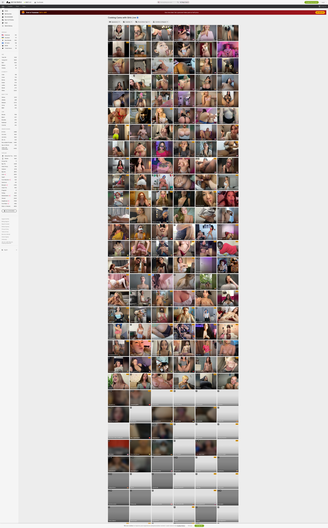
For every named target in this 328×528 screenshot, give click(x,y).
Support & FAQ (5, 219)
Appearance (115, 22)
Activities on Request (160, 22)
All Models (4, 239)
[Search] (178, 2)
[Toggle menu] (2, 2)
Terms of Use (5, 231)
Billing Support (5, 221)
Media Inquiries (5, 226)
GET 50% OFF (320, 12)
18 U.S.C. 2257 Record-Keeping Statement (7, 242)
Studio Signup (5, 237)
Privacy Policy (5, 229)
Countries (127, 22)
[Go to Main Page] (14, 2)
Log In (323, 2)
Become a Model (6, 234)
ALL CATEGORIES (10, 211)
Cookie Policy (181, 525)
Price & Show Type (143, 22)
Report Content (5, 224)
